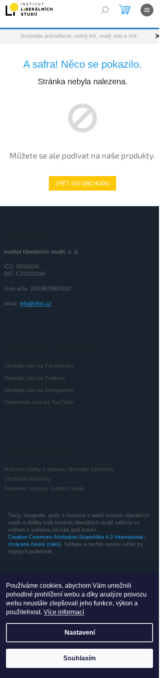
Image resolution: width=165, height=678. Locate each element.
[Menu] (147, 10)
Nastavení (79, 632)
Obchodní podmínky (27, 479)
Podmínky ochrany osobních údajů (44, 488)
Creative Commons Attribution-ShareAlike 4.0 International (75, 537)
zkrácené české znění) (34, 544)
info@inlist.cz (35, 303)
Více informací (64, 612)
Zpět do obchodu (82, 183)
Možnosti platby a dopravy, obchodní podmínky (59, 469)
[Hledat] (105, 10)
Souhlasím (79, 658)
